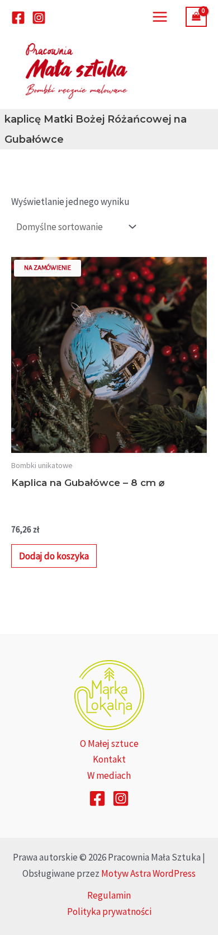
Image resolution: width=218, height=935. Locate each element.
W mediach (109, 775)
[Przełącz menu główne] (160, 17)
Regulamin (109, 895)
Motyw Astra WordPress (148, 873)
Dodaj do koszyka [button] (54, 556)
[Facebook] (18, 18)
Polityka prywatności (109, 911)
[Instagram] (39, 18)
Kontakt (109, 759)
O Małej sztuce (109, 743)
